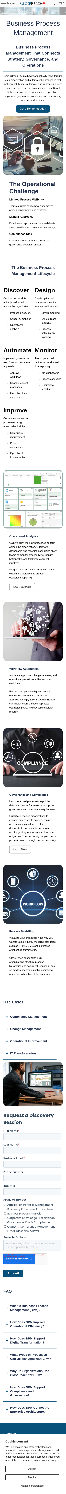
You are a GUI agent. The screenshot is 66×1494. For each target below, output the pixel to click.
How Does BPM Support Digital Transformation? (27, 1340)
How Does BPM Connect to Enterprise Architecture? (29, 1409)
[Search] (53, 3)
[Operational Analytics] (33, 499)
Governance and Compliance (28, 794)
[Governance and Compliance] (33, 757)
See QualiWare (22, 587)
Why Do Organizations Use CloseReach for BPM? (29, 1373)
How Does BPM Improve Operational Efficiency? (27, 1324)
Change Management (25, 1029)
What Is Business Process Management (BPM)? (29, 1308)
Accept (32, 1468)
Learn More (20, 849)
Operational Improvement (28, 1041)
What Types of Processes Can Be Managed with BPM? (30, 1356)
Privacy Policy (49, 1460)
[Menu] (2, 3)
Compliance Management (28, 1016)
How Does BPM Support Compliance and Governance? (27, 1391)
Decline (32, 1477)
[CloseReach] (33, 3)
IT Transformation (23, 1053)
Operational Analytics (23, 536)
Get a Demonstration (33, 108)
